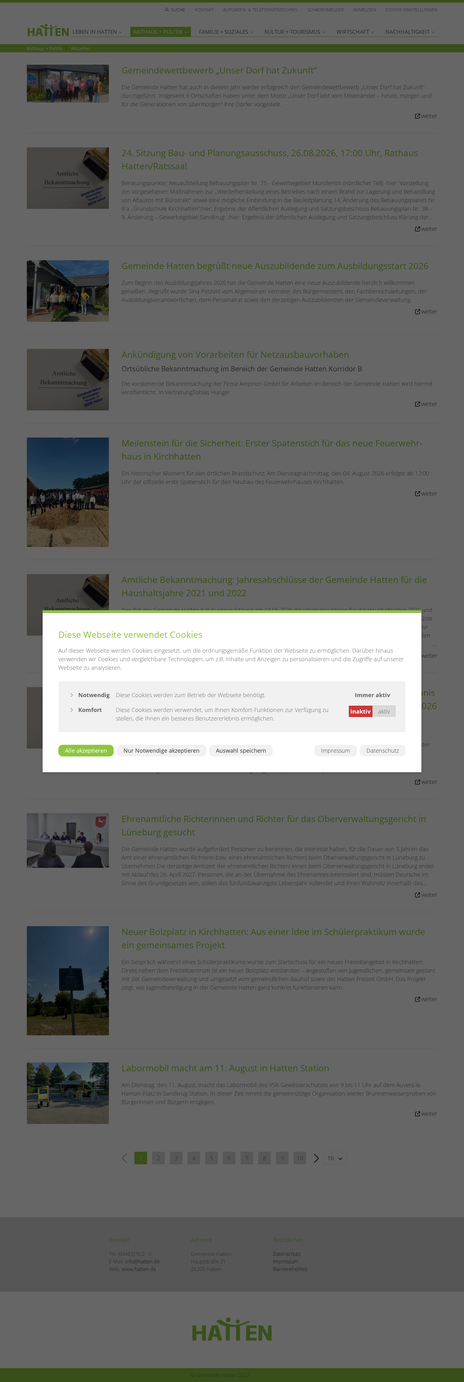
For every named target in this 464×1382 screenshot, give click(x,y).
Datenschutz (382, 750)
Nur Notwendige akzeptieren (161, 750)
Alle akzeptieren (86, 750)
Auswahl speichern (241, 750)
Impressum (335, 750)
